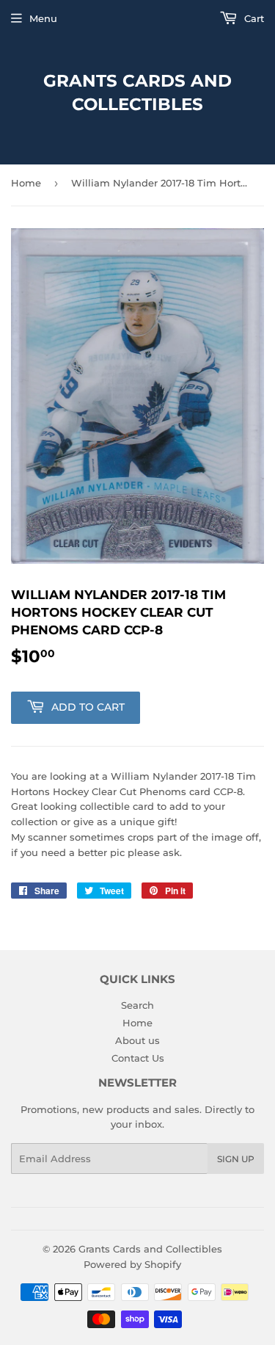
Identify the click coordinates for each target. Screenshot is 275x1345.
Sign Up (235, 1158)
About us (137, 1040)
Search (137, 1005)
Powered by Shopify (132, 1264)
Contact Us (137, 1058)
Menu (43, 18)
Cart (252, 18)
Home (26, 183)
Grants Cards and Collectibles (137, 92)
